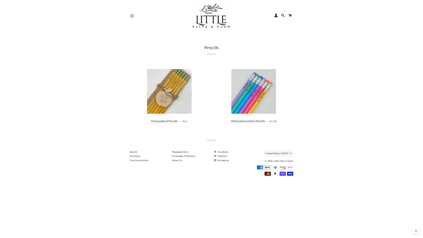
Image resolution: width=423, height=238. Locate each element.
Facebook (222, 152)
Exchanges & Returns (183, 156)
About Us (177, 160)
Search (133, 152)
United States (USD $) (276, 153)
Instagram (223, 160)
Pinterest (222, 156)
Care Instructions (139, 160)
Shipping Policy (180, 152)
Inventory (135, 156)
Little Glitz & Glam (283, 161)
